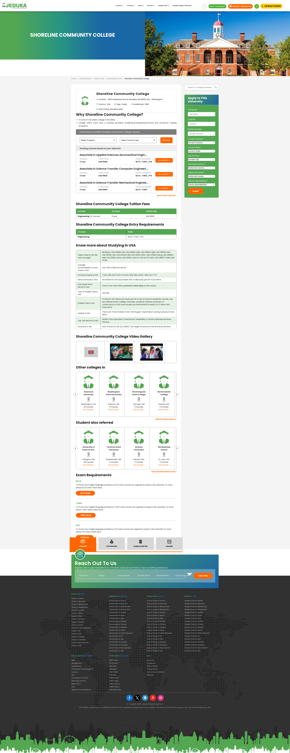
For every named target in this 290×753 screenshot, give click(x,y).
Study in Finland (78, 619)
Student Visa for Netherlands (196, 607)
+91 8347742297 (272, 6)
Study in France (78, 598)
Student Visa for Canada (194, 642)
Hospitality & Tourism (80, 678)
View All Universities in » (165, 419)
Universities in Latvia (117, 630)
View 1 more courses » (166, 195)
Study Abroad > (86, 78)
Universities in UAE (116, 651)
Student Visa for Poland (194, 621)
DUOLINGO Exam (115, 690)
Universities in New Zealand (120, 648)
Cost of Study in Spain (156, 615)
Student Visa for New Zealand (196, 648)
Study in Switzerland (80, 607)
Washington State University (88, 393)
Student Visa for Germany (195, 604)
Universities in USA (116, 639)
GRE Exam (113, 666)
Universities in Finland (118, 624)
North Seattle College (138, 393)
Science (75, 672)
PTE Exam (113, 675)
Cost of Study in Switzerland (158, 609)
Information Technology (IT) (83, 669)
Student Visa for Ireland (194, 612)
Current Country (195, 139)
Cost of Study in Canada (156, 642)
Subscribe (203, 576)
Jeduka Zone (162, 6)
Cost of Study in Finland (156, 624)
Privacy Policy (152, 669)
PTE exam (84, 537)
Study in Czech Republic (81, 628)
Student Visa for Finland (194, 624)
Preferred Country (196, 164)
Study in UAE (76, 646)
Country (118, 6)
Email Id (192, 119)
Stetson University (114, 448)
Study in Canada (78, 637)
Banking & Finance (79, 681)
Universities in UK (116, 636)
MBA (73, 660)
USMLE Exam (114, 678)
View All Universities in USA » (163, 471)
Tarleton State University (88, 448)
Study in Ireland (78, 610)
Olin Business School (139, 448)
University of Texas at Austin (164, 448)
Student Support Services (182, 6)
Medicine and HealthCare (81, 690)
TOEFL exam (85, 515)
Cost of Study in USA (155, 639)
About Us (150, 660)
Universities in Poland (117, 621)
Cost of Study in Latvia (156, 630)
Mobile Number (195, 129)
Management (77, 663)
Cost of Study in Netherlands (158, 607)
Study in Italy (77, 616)
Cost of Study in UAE (155, 651)
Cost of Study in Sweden (156, 627)
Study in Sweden (78, 622)
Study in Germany (79, 601)
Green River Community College (164, 395)
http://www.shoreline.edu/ (110, 109)
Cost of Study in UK (154, 636)
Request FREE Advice (242, 6)
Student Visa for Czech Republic (197, 633)
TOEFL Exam (113, 672)
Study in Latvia (77, 625)
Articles (150, 6)
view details (163, 160)
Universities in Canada (118, 642)
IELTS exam (85, 493)
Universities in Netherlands (119, 607)
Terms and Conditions (155, 672)
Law (73, 687)
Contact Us (151, 663)
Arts (73, 675)
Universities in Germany (118, 604)
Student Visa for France (194, 601)
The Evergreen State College (114, 393)
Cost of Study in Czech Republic (159, 633)
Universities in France (117, 601)
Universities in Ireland (117, 612)
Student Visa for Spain (193, 615)
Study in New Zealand (80, 643)
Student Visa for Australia (195, 645)
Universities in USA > (115, 78)
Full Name (192, 109)
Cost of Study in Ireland (156, 612)
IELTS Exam (113, 663)
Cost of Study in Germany (157, 604)
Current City (194, 155)
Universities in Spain (117, 615)
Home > (75, 78)
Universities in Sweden (118, 627)
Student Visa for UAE (193, 651)
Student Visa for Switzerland (196, 609)
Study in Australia (79, 640)
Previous (75, 394)
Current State (194, 147)
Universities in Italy (116, 618)
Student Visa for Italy (193, 618)
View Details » (88, 409)
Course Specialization (198, 181)
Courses (130, 6)
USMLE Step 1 (114, 681)
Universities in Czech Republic (121, 633)
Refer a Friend (152, 666)
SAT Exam (113, 669)
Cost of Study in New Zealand (158, 648)
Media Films (76, 684)
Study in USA (77, 634)
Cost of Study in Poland (156, 621)
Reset (167, 140)
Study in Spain (77, 613)
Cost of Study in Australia (157, 645)
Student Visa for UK (192, 636)
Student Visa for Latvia (193, 630)
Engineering (76, 666)
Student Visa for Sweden (194, 627)
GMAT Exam (113, 660)
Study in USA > (100, 78)
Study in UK (76, 631)
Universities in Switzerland (119, 609)
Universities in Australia (118, 645)
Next (177, 394)
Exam (140, 6)
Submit (195, 191)
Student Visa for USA (193, 639)
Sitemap (150, 675)
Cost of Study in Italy (155, 618)
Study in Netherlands (80, 604)
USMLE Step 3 (114, 687)
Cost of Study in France (156, 601)
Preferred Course (196, 172)
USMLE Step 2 (114, 684)
